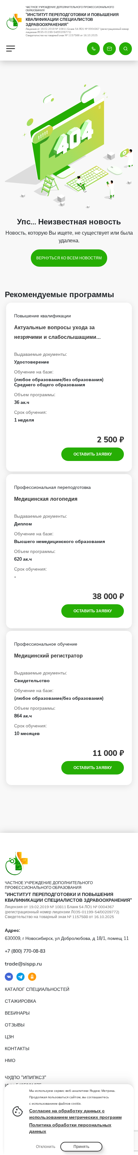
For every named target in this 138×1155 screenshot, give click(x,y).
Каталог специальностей (37, 989)
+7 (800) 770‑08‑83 (25, 951)
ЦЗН (9, 1037)
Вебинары (17, 1013)
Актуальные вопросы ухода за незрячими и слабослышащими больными (55, 337)
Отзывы (14, 1025)
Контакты (17, 1048)
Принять (81, 1146)
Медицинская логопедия (45, 499)
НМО (10, 1060)
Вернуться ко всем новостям (69, 257)
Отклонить (45, 1146)
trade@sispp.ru (23, 963)
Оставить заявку (92, 454)
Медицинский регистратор (48, 655)
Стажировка (20, 1001)
